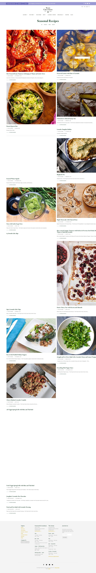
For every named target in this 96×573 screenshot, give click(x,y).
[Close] (63, 86)
